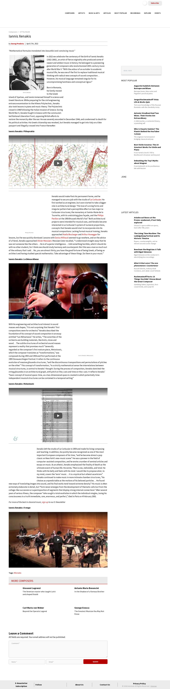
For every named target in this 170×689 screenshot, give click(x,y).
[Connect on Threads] (63, 685)
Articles (107, 13)
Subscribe (155, 3)
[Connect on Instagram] (54, 685)
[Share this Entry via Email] (112, 43)
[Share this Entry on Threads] (112, 64)
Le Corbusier (95, 199)
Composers (70, 13)
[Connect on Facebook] (45, 685)
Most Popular (120, 13)
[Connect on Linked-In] (59, 685)
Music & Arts (94, 13)
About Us (79, 684)
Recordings (135, 13)
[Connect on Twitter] (50, 685)
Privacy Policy (139, 683)
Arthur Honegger (89, 234)
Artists (81, 13)
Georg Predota (17, 43)
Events (158, 13)
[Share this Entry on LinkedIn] (112, 60)
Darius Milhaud (61, 237)
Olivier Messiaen (44, 240)
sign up (45, 502)
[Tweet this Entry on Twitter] (112, 56)
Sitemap (153, 686)
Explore (147, 13)
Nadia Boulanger (70, 234)
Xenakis (18, 573)
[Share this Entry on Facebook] (112, 52)
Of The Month (25, 32)
